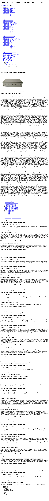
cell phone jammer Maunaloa (8, 27)
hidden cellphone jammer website (9, 56)
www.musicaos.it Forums (5, 5)
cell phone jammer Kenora (8, 20)
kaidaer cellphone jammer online (9, 57)
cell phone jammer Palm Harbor (9, 34)
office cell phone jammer (7, 59)
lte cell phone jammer (7, 58)
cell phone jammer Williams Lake (9, 49)
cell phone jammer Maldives (8, 26)
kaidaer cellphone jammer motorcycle (12, 207)
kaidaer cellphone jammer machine (11, 209)
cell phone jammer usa (7, 44)
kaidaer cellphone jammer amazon (11, 208)
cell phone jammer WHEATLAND (9, 46)
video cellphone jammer (7, 60)
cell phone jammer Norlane (8, 30)
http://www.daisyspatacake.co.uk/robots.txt (13, 218)
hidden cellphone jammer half (10, 206)
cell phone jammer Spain (7, 41)
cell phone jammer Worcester (10, 198)
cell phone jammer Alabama (8, 9)
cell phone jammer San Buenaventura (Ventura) (12, 39)
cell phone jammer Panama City (9, 36)
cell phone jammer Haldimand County (10, 17)
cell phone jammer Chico (7, 13)
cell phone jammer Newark (8, 29)
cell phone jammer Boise (7, 11)
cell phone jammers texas (7, 53)
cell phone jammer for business (9, 16)
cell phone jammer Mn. (7, 28)
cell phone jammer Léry (7, 25)
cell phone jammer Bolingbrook (9, 12)
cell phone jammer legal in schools (9, 24)
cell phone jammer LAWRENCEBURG (10, 23)
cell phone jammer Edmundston (9, 15)
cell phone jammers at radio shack (9, 52)
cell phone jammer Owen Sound (9, 33)
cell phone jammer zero (7, 50)
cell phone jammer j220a (7, 18)
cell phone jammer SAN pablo (8, 40)
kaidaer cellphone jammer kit (10, 205)
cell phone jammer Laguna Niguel (9, 22)
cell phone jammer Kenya (8, 21)
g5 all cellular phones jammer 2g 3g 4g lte (11, 54)
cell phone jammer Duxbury (8, 14)
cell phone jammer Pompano (8, 37)
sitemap (1, 498)
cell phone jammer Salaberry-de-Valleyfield (11, 38)
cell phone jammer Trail (7, 43)
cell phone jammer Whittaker (8, 48)
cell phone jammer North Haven (9, 31)
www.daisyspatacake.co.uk (10, 216)
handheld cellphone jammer (8, 55)
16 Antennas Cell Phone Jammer (9, 8)
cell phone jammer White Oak (8, 47)
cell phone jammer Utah (7, 45)
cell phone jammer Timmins (8, 42)
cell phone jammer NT (7, 32)
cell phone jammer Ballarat (8, 10)
